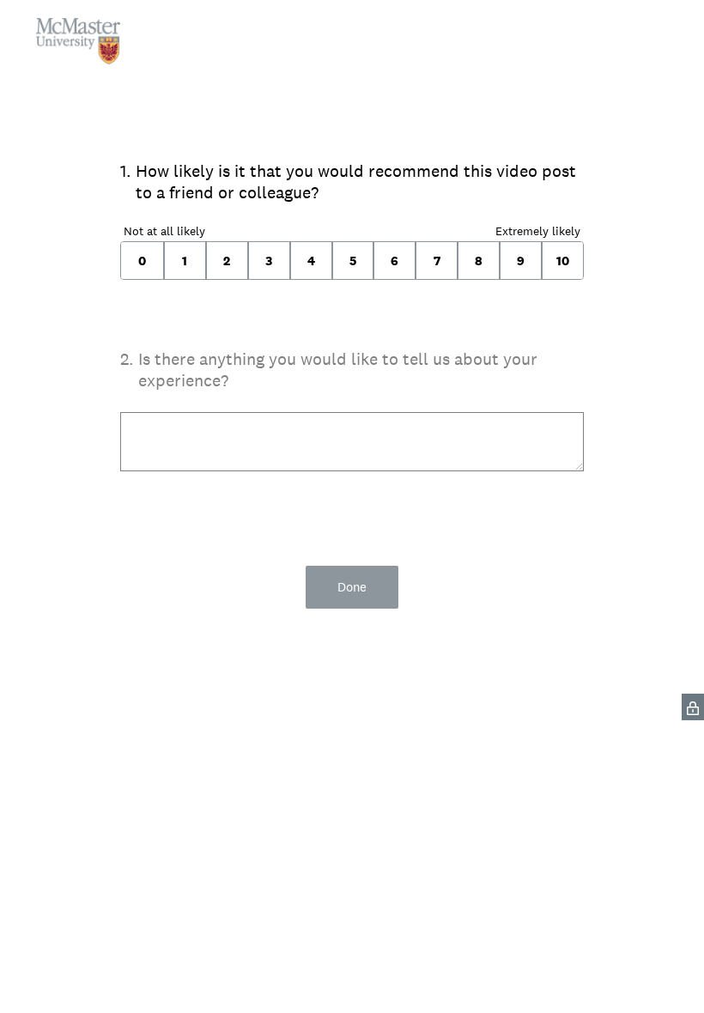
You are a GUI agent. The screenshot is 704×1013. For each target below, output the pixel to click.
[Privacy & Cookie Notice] (693, 707)
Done (352, 587)
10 (562, 260)
